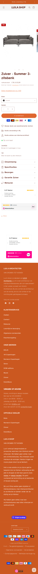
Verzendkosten (15, 85)
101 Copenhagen (9, 354)
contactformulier (26, 407)
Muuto (6, 373)
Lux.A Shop (18, 543)
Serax (6, 363)
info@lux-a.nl (16, 404)
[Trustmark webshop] (19, 571)
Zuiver (6, 377)
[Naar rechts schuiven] (23, 70)
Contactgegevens (11, 553)
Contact (6, 319)
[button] (4, 7)
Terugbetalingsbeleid (16, 546)
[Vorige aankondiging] (3, 2)
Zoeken (6, 315)
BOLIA (6, 350)
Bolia (5, 418)
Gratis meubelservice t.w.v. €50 (11, 91)
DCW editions (8, 368)
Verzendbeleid (29, 550)
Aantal (3, 105)
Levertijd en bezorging (12, 328)
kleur (3, 96)
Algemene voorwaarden (12, 333)
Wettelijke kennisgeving (27, 553)
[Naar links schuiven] (15, 70)
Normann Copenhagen (12, 359)
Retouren (7, 324)
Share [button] (5, 216)
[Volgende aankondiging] (35, 2)
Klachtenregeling (10, 337)
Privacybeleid (29, 546)
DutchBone (8, 382)
